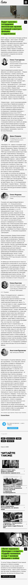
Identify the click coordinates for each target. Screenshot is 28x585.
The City (4, 2)
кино (3, 438)
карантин (10, 441)
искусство (10, 438)
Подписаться (13, 428)
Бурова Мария (5, 415)
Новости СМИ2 (5, 447)
